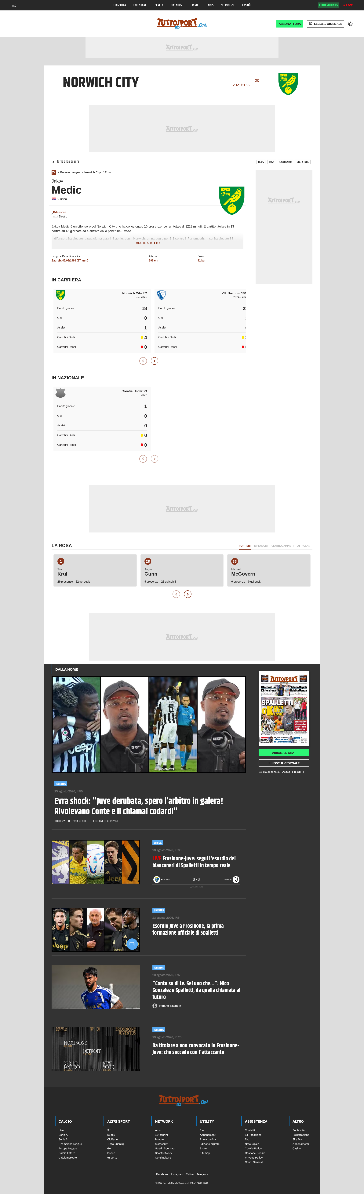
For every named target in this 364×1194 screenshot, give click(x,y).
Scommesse (228, 5)
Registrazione (301, 1135)
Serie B (63, 1139)
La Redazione (253, 1135)
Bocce (111, 1153)
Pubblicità (299, 1130)
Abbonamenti (208, 1135)
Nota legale (252, 1144)
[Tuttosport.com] (182, 23)
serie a (158, 843)
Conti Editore (163, 1157)
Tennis (209, 5)
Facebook (162, 1174)
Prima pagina (208, 1139)
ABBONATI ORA (290, 23)
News (261, 162)
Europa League (68, 1148)
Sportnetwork (163, 1153)
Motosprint (161, 1144)
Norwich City (92, 172)
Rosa (271, 162)
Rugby (111, 1135)
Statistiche (303, 162)
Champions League (70, 1144)
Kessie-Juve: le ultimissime (105, 821)
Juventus (176, 5)
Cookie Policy (253, 1148)
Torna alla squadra (68, 161)
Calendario (140, 5)
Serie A (159, 5)
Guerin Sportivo (164, 1148)
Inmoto (159, 1139)
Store (203, 1148)
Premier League (70, 172)
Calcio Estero (67, 1153)
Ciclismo (112, 1139)
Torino (193, 5)
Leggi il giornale (328, 23)
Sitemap (205, 1153)
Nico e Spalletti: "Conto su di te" (71, 821)
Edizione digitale (210, 1144)
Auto (158, 1130)
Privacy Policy (254, 1157)
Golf (109, 1148)
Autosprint (161, 1135)
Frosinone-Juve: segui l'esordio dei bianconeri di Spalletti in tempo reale (194, 862)
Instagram (177, 1174)
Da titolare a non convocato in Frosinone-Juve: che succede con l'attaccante (195, 1049)
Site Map (298, 1139)
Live (349, 5)
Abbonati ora (283, 752)
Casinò (246, 5)
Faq (247, 1139)
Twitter (190, 1174)
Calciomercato (68, 1157)
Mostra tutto (148, 243)
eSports (112, 1157)
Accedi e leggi (291, 771)
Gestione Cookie (255, 1153)
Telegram (202, 1174)
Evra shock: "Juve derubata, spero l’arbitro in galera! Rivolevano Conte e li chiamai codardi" (138, 806)
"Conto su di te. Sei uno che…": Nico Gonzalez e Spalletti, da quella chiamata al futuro (196, 990)
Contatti (250, 1130)
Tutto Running (115, 1144)
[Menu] (14, 5)
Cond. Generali (254, 1162)
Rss (202, 1130)
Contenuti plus (328, 5)
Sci (109, 1130)
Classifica (120, 5)
